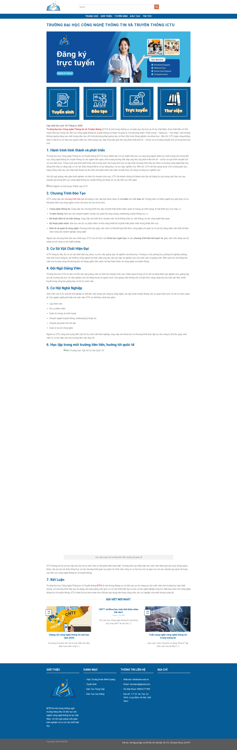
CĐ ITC (166, 743)
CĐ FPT (187, 743)
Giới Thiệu (106, 16)
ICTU (99, 585)
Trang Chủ (91, 16)
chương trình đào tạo (74, 199)
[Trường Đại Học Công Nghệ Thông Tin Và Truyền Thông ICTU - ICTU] (60, 7)
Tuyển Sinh (121, 16)
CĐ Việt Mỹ (157, 743)
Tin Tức (147, 16)
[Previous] (52, 57)
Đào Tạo (135, 16)
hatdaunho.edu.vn (140, 679)
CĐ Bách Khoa (176, 743)
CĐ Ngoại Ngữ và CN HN (140, 743)
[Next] (184, 57)
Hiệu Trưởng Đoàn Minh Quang (100, 679)
